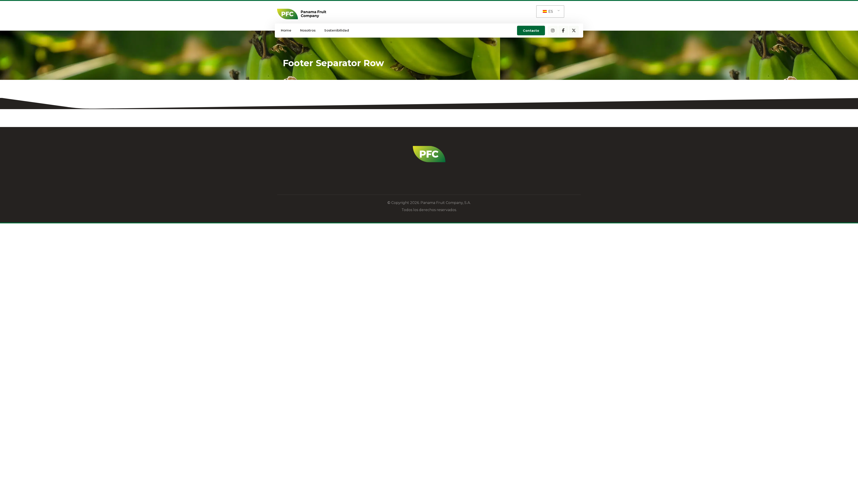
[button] (553, 31)
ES (550, 11)
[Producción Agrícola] (301, 14)
